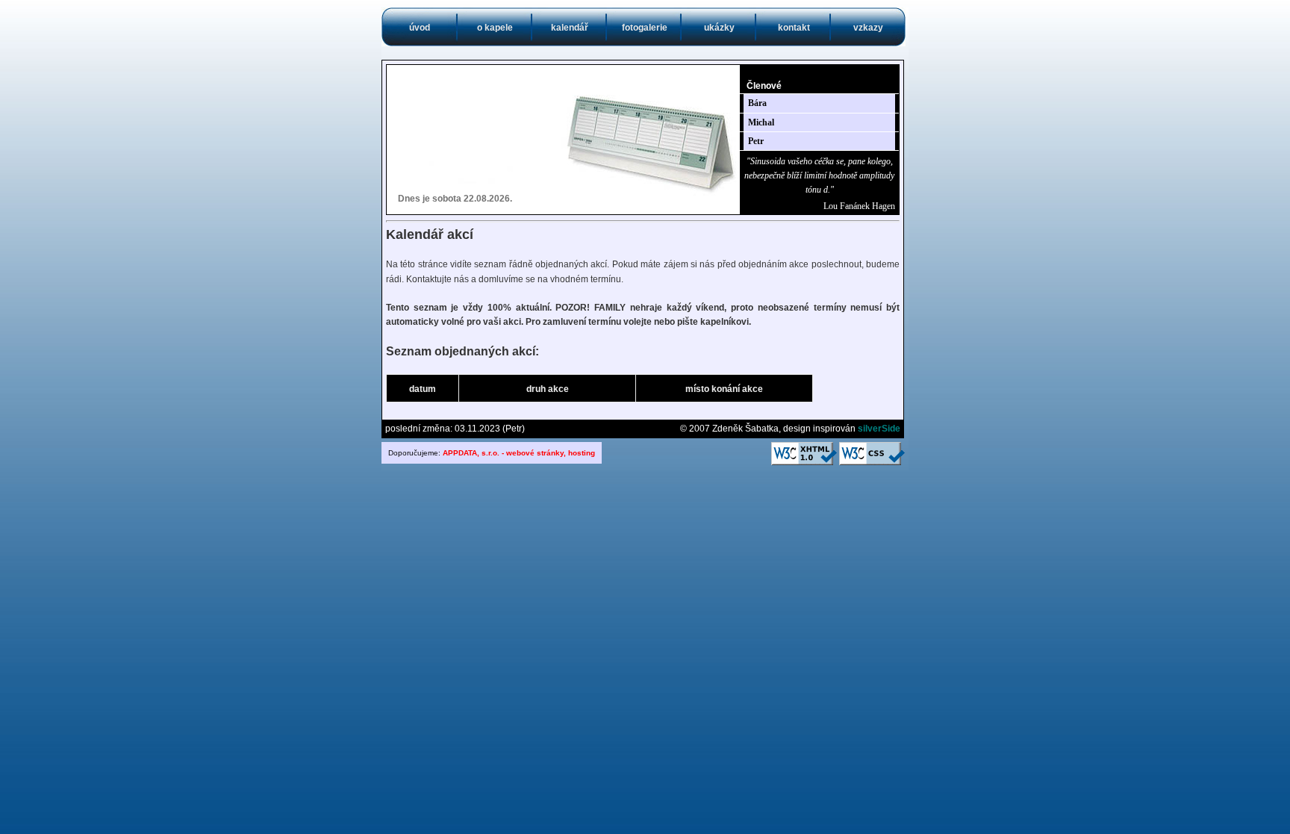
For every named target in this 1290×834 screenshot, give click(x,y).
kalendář (569, 27)
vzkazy (868, 27)
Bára (757, 103)
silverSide (879, 428)
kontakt (794, 27)
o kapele (495, 27)
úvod (419, 27)
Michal (761, 122)
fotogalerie (644, 27)
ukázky (719, 27)
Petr (756, 141)
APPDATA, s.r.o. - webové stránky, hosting (519, 453)
